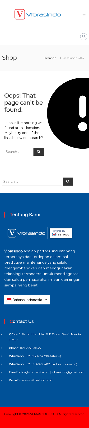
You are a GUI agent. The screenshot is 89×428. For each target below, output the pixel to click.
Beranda (50, 58)
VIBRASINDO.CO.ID (44, 414)
